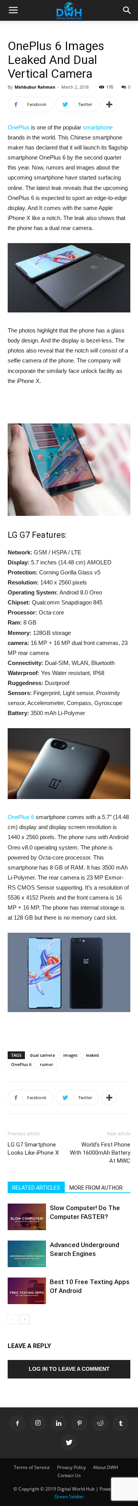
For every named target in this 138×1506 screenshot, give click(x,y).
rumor (46, 1064)
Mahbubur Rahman (35, 87)
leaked (92, 1055)
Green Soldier (69, 1496)
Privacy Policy (71, 1467)
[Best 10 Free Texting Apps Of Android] (27, 1291)
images (70, 1055)
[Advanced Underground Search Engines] (27, 1254)
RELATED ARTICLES (36, 1188)
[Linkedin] (58, 1423)
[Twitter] (69, 1442)
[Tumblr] (120, 1423)
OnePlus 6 (21, 817)
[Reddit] (100, 1423)
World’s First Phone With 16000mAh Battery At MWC (100, 1152)
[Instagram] (38, 1423)
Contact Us (69, 1475)
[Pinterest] (79, 1423)
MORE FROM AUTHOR (96, 1188)
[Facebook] (17, 1423)
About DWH (105, 1467)
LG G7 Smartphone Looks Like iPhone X (33, 1148)
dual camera (42, 1055)
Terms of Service (32, 1467)
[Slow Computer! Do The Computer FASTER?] (27, 1217)
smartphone (98, 127)
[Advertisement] (69, 405)
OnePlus (19, 127)
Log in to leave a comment (69, 1369)
